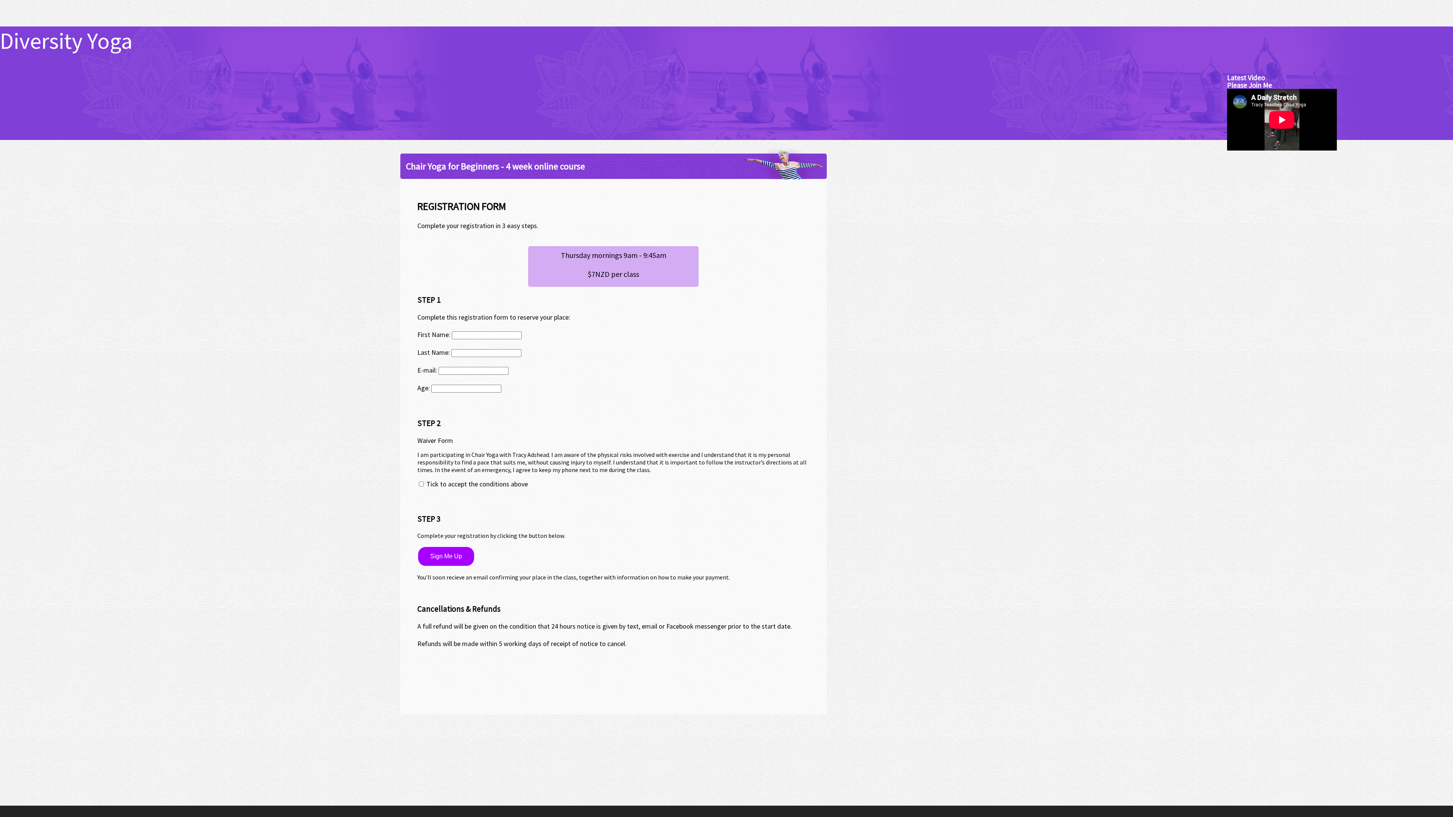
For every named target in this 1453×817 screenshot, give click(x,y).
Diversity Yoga (66, 40)
